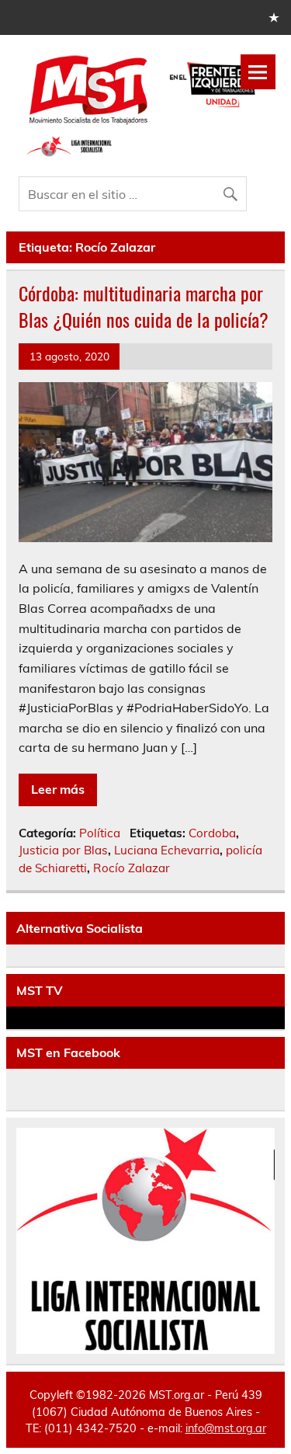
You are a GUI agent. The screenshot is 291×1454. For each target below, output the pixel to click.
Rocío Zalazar (131, 868)
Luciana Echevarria (167, 850)
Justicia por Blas (63, 850)
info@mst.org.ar (225, 1428)
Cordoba (212, 833)
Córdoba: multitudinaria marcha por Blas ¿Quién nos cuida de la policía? (143, 306)
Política (99, 833)
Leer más (58, 789)
